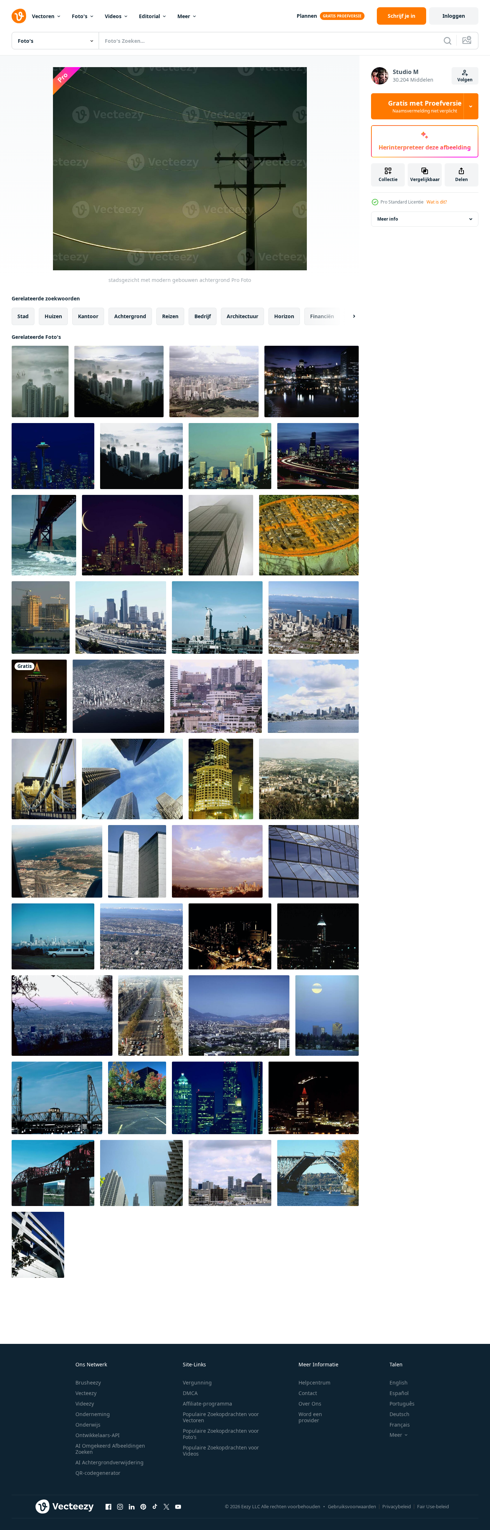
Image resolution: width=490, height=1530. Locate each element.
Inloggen (453, 15)
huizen (53, 316)
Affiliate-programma (207, 1403)
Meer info (387, 219)
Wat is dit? (437, 202)
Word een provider (310, 1417)
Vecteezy (85, 1393)
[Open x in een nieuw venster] (166, 1506)
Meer (183, 16)
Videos (113, 16)
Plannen (307, 15)
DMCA (190, 1393)
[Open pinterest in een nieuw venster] (143, 1506)
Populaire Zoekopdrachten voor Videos (221, 1450)
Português (402, 1403)
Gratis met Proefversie (425, 106)
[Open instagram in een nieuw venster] (120, 1506)
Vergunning (197, 1382)
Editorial (149, 16)
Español (399, 1393)
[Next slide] (347, 316)
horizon (284, 316)
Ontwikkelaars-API (97, 1435)
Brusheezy (88, 1382)
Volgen (465, 80)
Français (400, 1424)
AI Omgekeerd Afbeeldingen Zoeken (110, 1448)
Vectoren (43, 16)
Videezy (84, 1403)
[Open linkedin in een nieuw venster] (132, 1506)
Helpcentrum (314, 1382)
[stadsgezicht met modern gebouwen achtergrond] (40, 381)
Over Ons (309, 1403)
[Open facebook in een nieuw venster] (108, 1506)
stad (23, 316)
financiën (322, 316)
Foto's (79, 16)
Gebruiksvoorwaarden (352, 1506)
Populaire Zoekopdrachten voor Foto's (221, 1433)
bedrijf (202, 316)
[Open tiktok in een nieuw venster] (155, 1506)
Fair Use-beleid (433, 1506)
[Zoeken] (447, 40)
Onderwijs (87, 1424)
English (399, 1382)
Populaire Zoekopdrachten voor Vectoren (221, 1417)
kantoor (88, 316)
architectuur (242, 316)
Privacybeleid (396, 1506)
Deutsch (399, 1414)
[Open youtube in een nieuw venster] (178, 1506)
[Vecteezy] (19, 16)
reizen (170, 316)
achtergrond (130, 316)
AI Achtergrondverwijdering (109, 1462)
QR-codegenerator (97, 1472)
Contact (307, 1393)
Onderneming (92, 1414)
